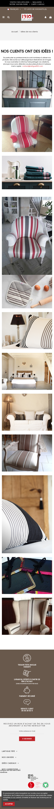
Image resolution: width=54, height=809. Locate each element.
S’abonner (27, 739)
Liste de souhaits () (36, 9)
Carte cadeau (37, 4)
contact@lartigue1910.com (32, 66)
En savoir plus (14, 800)
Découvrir (27, 254)
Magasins (37, 2)
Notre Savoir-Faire (19, 4)
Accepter (9, 804)
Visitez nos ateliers (20, 2)
